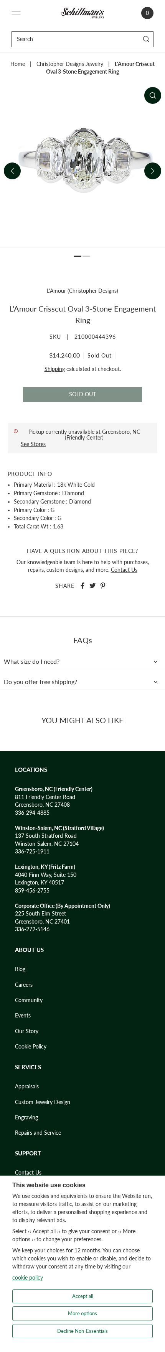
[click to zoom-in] (152, 95)
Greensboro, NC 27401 (42, 922)
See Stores (33, 444)
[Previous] (12, 170)
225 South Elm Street (40, 914)
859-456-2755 (32, 891)
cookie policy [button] (27, 1277)
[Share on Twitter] (92, 585)
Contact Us (124, 570)
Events (23, 1015)
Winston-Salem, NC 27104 (47, 844)
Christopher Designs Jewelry (69, 64)
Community (29, 1000)
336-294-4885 (32, 813)
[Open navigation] (16, 13)
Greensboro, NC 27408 (42, 805)
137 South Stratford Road (46, 836)
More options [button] (82, 1313)
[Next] (152, 170)
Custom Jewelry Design (42, 1102)
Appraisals (27, 1086)
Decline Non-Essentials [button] (82, 1331)
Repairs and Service (38, 1133)
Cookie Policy (30, 1047)
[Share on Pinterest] (103, 585)
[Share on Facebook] (82, 585)
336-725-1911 (32, 851)
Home (17, 64)
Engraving (26, 1117)
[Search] (146, 39)
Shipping (55, 369)
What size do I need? (31, 661)
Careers (24, 985)
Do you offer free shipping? (40, 681)
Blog (20, 969)
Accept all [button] (82, 1296)
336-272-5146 (32, 929)
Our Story (26, 1031)
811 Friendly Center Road (45, 797)
